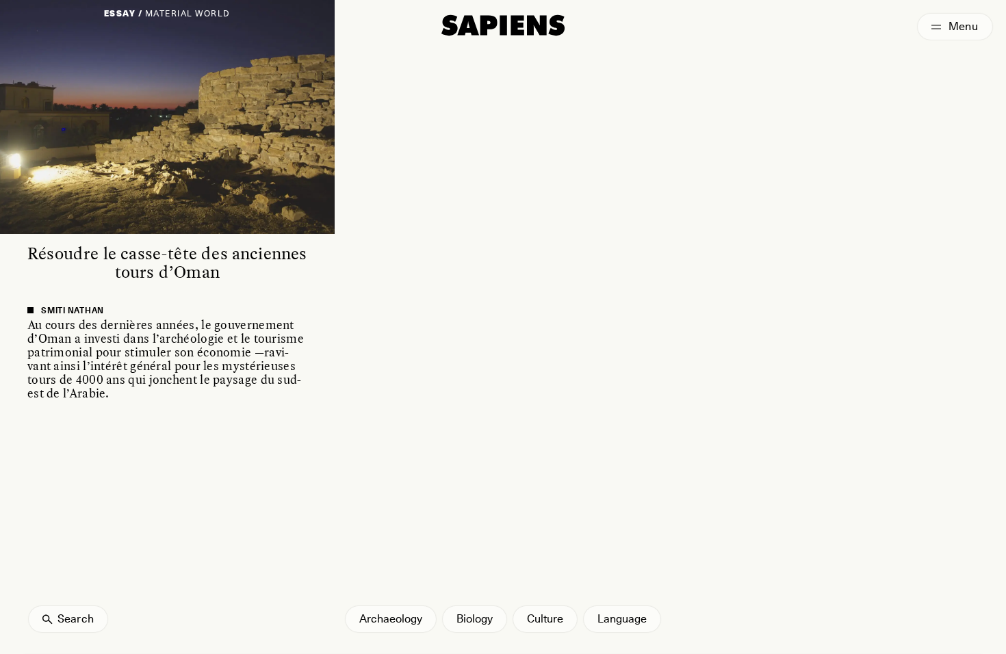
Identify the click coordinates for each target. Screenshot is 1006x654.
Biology (474, 618)
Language (622, 618)
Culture (545, 618)
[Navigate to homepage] (503, 25)
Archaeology (390, 618)
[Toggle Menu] (955, 27)
